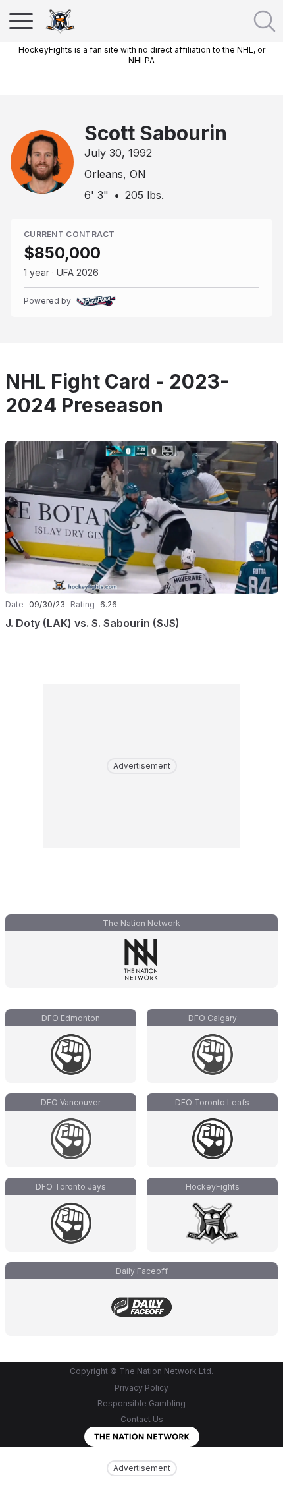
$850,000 (62, 252)
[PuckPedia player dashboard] (96, 301)
